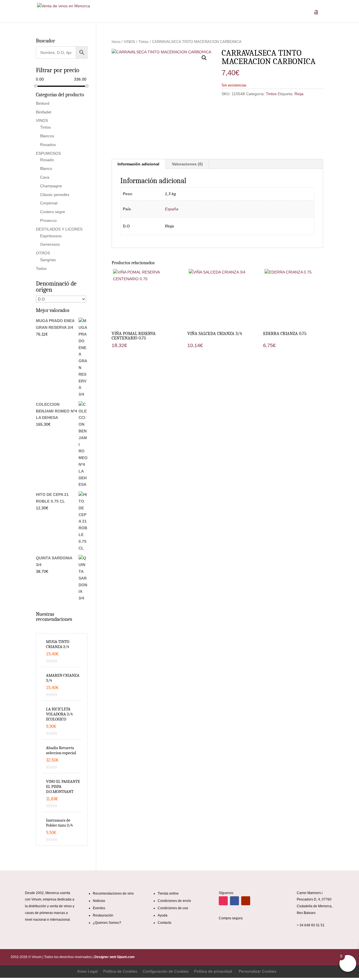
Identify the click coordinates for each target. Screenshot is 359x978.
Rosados (48, 144)
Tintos (144, 42)
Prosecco (48, 220)
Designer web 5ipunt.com (114, 957)
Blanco (46, 168)
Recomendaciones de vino (113, 893)
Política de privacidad (213, 971)
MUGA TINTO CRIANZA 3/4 (57, 644)
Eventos (99, 908)
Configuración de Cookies (165, 971)
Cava (44, 177)
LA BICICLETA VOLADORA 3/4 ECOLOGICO (59, 714)
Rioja (298, 94)
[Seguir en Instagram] (223, 900)
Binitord (42, 103)
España (171, 209)
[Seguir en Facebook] (234, 900)
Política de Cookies (120, 971)
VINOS (129, 42)
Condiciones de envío (174, 901)
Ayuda (162, 915)
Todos (41, 268)
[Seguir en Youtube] (245, 900)
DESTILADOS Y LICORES (59, 229)
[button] (204, 58)
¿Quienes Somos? (107, 923)
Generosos (50, 244)
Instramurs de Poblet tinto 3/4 (59, 823)
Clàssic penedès (54, 194)
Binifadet (43, 112)
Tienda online (168, 893)
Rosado (47, 160)
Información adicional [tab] (138, 164)
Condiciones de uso (173, 908)
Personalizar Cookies (257, 971)
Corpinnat (48, 203)
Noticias (99, 901)
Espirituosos (51, 236)
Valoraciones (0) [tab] (187, 164)
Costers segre (52, 211)
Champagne (51, 186)
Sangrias (48, 259)
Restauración (103, 915)
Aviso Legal (87, 971)
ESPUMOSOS (48, 153)
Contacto (164, 923)
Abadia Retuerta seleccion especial (61, 750)
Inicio (116, 42)
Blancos (47, 136)
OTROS (43, 253)
